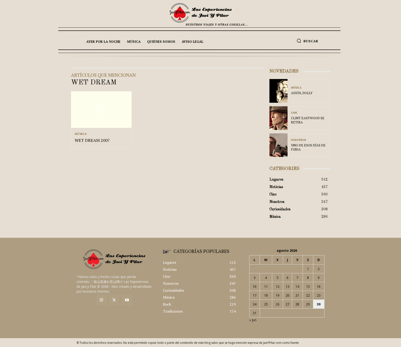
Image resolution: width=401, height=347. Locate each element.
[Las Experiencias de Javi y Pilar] (200, 12)
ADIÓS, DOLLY (302, 93)
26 (277, 304)
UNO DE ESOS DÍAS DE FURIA (308, 147)
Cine (294, 113)
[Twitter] (114, 300)
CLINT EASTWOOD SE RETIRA (307, 120)
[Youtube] (127, 300)
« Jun (252, 320)
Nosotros (298, 140)
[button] (307, 40)
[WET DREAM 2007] (101, 109)
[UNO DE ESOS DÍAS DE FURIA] (278, 145)
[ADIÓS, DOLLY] (278, 91)
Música (81, 133)
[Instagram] (101, 300)
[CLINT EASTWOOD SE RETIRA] (278, 118)
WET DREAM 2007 (92, 140)
